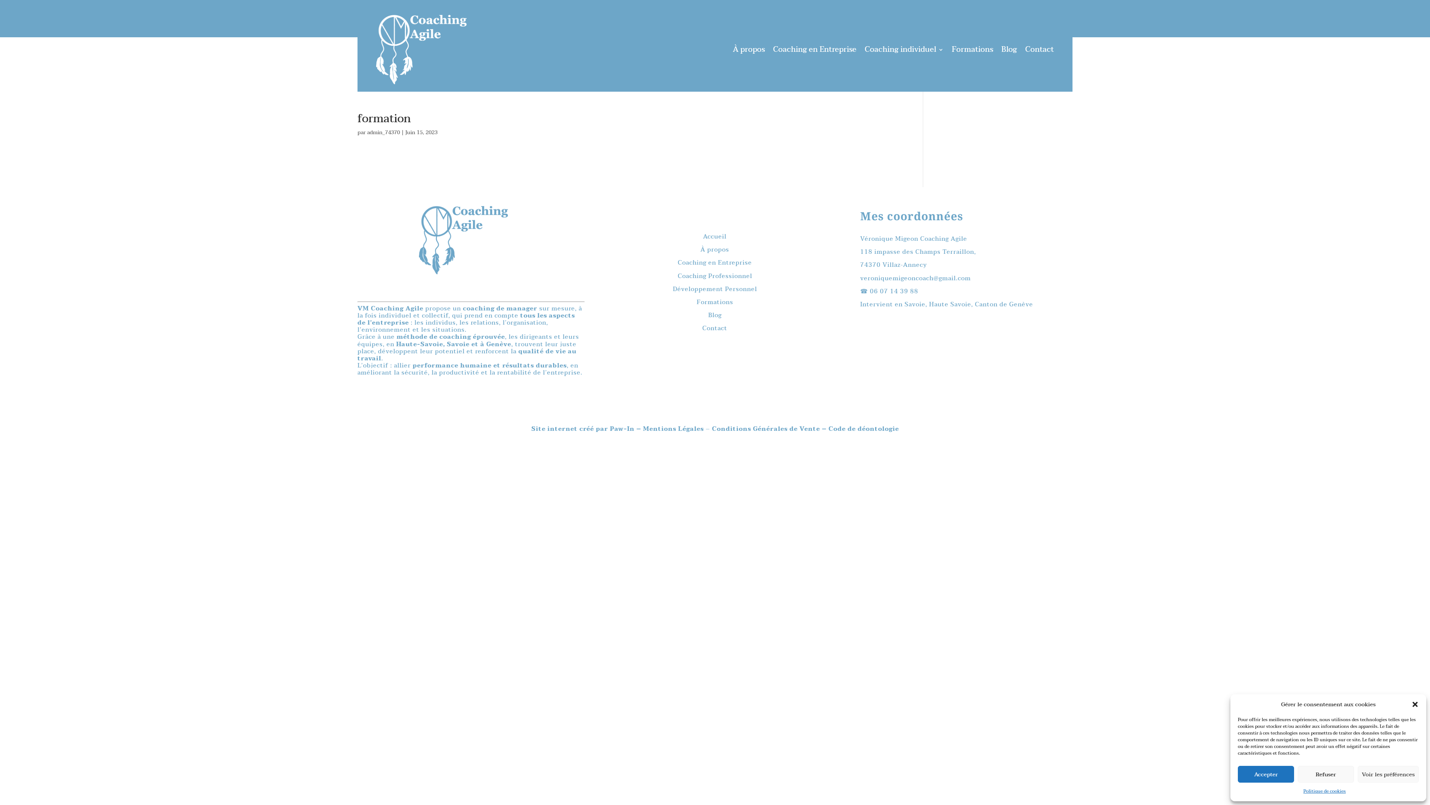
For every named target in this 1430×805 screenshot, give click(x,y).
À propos (749, 49)
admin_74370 (383, 132)
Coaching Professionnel (715, 276)
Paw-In (623, 429)
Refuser (1326, 774)
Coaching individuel (900, 49)
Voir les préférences (1388, 774)
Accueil (715, 236)
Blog (1009, 49)
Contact (1039, 49)
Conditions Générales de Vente (766, 429)
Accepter (1266, 774)
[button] (1415, 704)
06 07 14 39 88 (894, 291)
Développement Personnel (715, 289)
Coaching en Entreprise (815, 49)
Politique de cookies (1324, 791)
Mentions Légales (674, 429)
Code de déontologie (864, 429)
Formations (972, 49)
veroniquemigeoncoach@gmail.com (915, 278)
